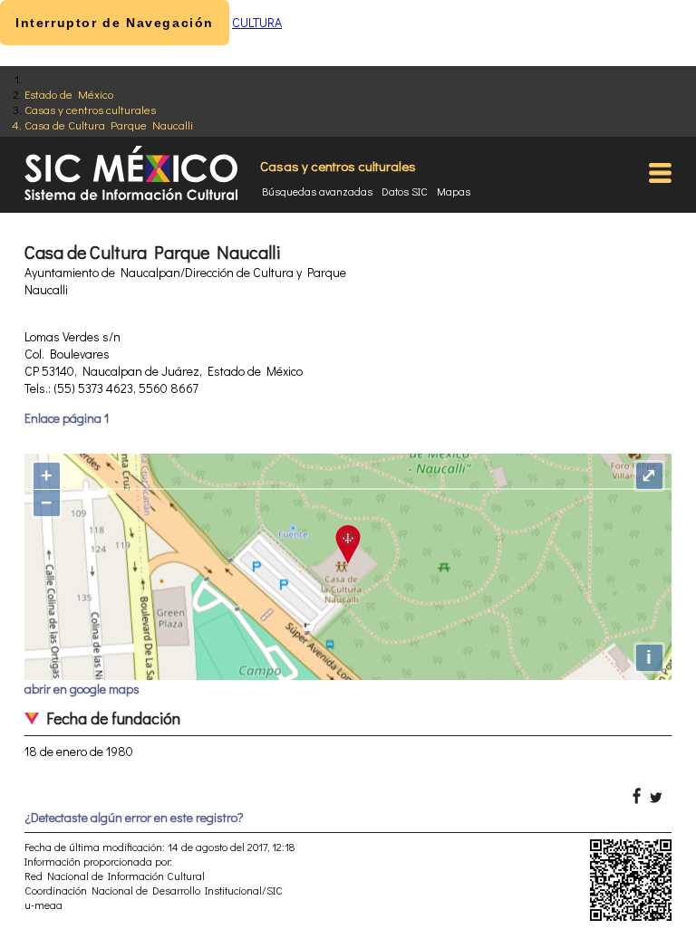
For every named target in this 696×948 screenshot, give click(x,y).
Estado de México (68, 93)
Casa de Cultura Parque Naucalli (108, 124)
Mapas (453, 191)
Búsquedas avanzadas (317, 191)
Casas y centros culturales (90, 109)
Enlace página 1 (66, 417)
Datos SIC (405, 191)
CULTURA (257, 22)
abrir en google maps (82, 688)
